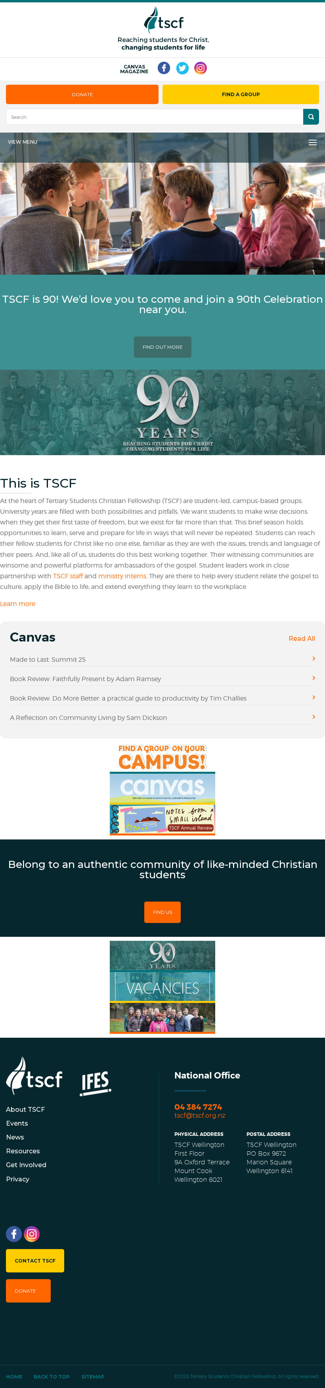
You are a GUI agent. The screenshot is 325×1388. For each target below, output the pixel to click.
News (15, 1137)
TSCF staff (68, 576)
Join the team (167, 994)
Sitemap (93, 1377)
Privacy (17, 1179)
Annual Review (147, 830)
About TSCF (25, 1109)
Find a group (165, 764)
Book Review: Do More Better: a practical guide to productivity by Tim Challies (128, 698)
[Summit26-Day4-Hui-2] (162, 272)
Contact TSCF (35, 1261)
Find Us (162, 912)
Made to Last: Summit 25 (48, 659)
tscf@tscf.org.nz (200, 1115)
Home (14, 1377)
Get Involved (26, 1165)
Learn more (17, 604)
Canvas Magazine (134, 69)
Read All (302, 638)
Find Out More (163, 347)
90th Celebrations (153, 966)
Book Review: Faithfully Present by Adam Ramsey (85, 679)
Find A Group (241, 94)
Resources (23, 1151)
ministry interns (122, 576)
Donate (82, 94)
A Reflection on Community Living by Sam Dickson (88, 718)
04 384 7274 (198, 1107)
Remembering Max (163, 1028)
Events (17, 1123)
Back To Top (52, 1377)
